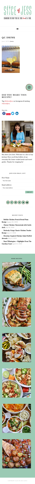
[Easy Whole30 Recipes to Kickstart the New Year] (16, 312)
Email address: (7, 185)
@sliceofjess (9, 101)
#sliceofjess (6, 103)
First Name (5, 178)
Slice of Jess (17, 12)
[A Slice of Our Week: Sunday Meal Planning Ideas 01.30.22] (16, 383)
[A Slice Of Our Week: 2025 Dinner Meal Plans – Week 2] (16, 276)
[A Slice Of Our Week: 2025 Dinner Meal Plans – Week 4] (16, 418)
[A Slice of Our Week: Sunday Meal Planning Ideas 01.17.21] (16, 453)
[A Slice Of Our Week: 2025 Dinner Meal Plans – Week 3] (16, 347)
